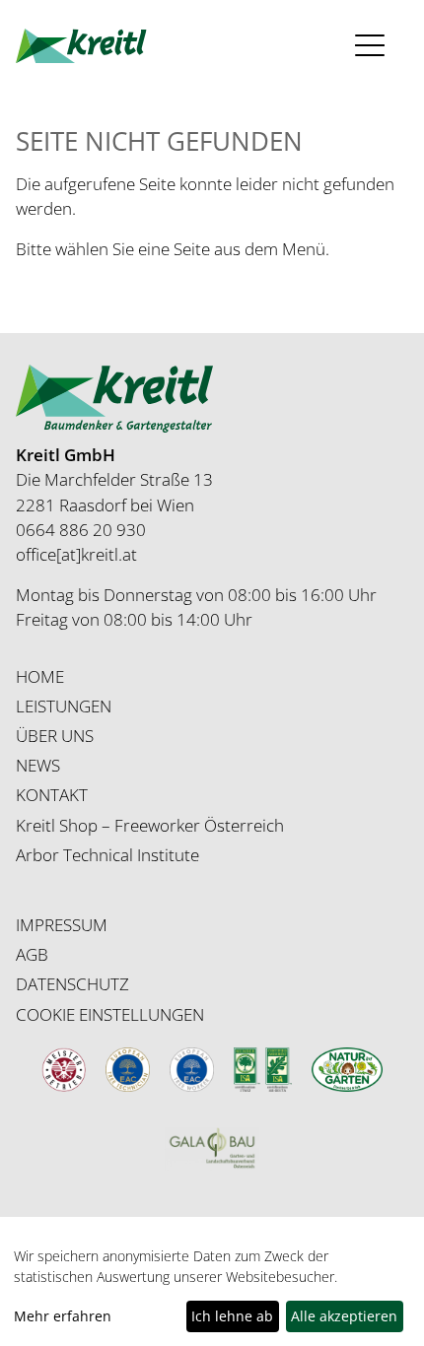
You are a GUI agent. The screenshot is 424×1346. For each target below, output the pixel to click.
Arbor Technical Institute (107, 854)
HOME (40, 676)
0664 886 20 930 (81, 529)
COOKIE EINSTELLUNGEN (110, 1014)
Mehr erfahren (62, 1316)
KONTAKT (52, 794)
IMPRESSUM (61, 924)
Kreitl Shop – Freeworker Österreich (150, 825)
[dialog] (212, 1291)
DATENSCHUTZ (72, 984)
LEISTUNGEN (63, 706)
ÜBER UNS (55, 735)
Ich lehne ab (232, 1316)
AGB (32, 954)
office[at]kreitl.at (76, 554)
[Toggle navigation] (375, 46)
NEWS (38, 765)
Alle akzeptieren (344, 1316)
